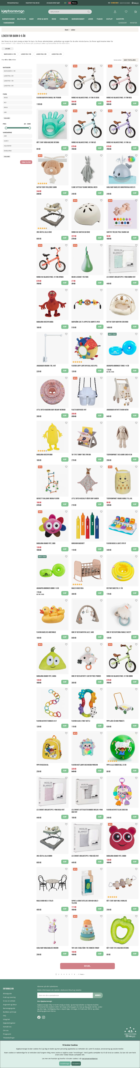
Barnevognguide (9, 1008)
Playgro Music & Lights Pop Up (116, 543)
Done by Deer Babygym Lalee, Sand (83, 632)
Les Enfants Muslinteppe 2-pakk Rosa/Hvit (51, 810)
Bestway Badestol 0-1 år (115, 588)
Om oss (6, 1030)
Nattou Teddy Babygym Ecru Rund (117, 322)
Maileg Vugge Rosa (77, 588)
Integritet (6, 1019)
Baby (31, 19)
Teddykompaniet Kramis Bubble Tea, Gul (119, 498)
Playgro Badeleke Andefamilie (46, 632)
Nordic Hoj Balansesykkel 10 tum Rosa (119, 98)
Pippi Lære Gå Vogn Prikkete (115, 721)
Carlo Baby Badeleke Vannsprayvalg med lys (121, 187)
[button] (123, 2)
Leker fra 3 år (57, 54)
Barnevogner (8, 19)
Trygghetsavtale (12, 3)
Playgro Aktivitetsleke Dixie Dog (117, 810)
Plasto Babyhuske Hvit (79, 410)
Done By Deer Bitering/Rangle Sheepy (119, 632)
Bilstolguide (7, 993)
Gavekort (122, 23)
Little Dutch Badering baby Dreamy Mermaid (51, 410)
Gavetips (120, 19)
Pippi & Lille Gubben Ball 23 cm (116, 765)
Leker (90, 19)
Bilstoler (21, 19)
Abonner (98, 995)
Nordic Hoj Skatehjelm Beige (81, 232)
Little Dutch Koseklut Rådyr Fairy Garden (85, 498)
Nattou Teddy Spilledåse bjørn (47, 187)
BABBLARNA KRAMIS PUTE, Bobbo (116, 856)
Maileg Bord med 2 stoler (45, 901)
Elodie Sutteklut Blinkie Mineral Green (84, 187)
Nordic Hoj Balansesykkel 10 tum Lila (119, 142)
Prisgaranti (7, 1034)
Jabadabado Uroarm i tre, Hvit (46, 366)
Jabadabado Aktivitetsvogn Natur (117, 410)
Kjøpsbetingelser (9, 1023)
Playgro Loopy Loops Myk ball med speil (84, 366)
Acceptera (76, 1064)
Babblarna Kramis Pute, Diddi (46, 543)
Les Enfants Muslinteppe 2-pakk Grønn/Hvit (121, 277)
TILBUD (100, 19)
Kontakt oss (7, 1027)
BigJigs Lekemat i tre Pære (80, 277)
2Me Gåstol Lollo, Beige (44, 232)
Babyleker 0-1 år (10, 54)
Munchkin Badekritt (78, 543)
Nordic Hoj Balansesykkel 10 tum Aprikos (50, 277)
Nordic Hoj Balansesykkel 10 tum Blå (84, 142)
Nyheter (133, 23)
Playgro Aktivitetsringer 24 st (47, 721)
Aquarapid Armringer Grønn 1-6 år (48, 588)
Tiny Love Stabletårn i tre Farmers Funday (85, 948)
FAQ (4, 1016)
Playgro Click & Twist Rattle (81, 721)
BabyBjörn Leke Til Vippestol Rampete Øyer (86, 322)
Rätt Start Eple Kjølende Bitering (118, 948)
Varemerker (9, 23)
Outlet (109, 19)
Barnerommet (78, 19)
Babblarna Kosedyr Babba (45, 322)
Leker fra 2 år (41, 54)
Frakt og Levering (9, 997)
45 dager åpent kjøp (53, 3)
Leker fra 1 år (26, 54)
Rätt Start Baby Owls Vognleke (117, 901)
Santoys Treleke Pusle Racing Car (118, 232)
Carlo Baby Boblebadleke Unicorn (47, 948)
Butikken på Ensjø (9, 1012)
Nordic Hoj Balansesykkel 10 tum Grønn (120, 676)
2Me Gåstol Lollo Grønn (44, 856)
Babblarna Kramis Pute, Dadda (46, 676)
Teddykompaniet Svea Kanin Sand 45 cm (119, 455)
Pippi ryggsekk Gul (42, 765)
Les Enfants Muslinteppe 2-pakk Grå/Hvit (85, 856)
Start (66, 30)
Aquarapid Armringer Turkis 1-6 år (118, 366)
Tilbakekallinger (9, 1038)
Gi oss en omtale (9, 1001)
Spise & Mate (42, 19)
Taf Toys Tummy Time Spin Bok (81, 455)
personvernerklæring (89, 1058)
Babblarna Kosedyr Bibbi (44, 455)
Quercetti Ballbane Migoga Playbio (48, 498)
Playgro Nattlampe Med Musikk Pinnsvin (85, 765)
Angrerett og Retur (10, 1005)
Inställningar (65, 1064)
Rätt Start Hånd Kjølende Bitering (48, 142)
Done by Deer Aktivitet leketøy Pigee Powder (86, 676)
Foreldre (64, 19)
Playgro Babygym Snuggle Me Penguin (49, 98)
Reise (54, 19)
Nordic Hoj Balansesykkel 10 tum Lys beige (85, 98)
